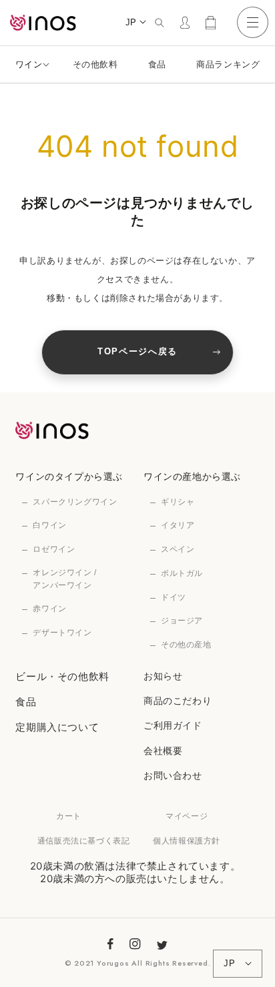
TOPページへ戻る (137, 351)
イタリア (177, 525)
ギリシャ (177, 502)
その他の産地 (186, 644)
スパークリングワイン (75, 502)
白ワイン (49, 525)
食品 (157, 64)
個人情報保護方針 (186, 841)
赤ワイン (49, 608)
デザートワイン (62, 632)
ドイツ (173, 597)
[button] (159, 23)
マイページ (187, 816)
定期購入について (57, 727)
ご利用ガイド (173, 725)
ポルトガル (182, 573)
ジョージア (182, 620)
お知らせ (163, 675)
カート (68, 816)
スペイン (177, 549)
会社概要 (163, 750)
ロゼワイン (54, 549)
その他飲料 (95, 64)
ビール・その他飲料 (62, 676)
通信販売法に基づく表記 (83, 841)
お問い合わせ (173, 775)
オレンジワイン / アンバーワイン (64, 579)
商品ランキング (228, 64)
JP (131, 22)
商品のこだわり (178, 700)
